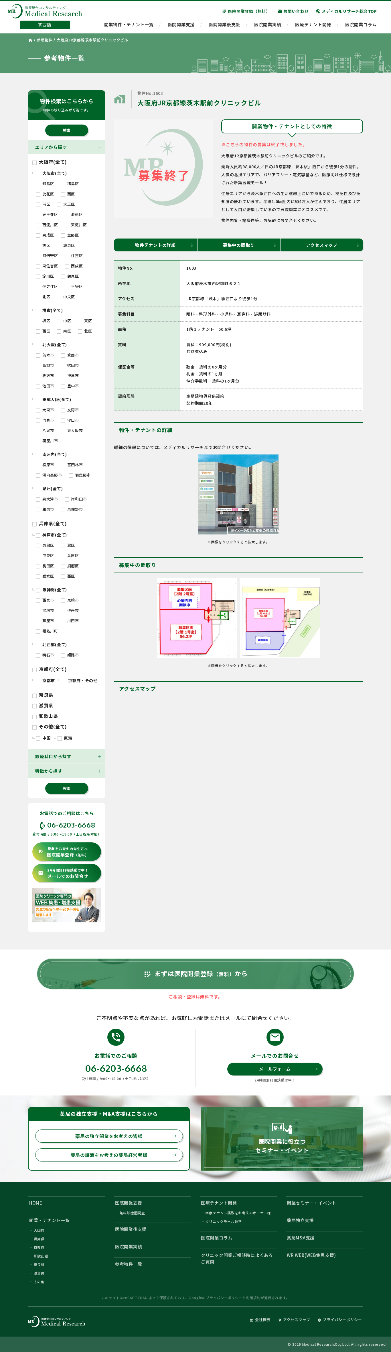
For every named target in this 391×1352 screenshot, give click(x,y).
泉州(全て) (52, 488)
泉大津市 (49, 499)
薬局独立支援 (300, 1220)
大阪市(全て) (54, 173)
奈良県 (45, 694)
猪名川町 (49, 631)
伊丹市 (72, 610)
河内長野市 (51, 475)
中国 (46, 738)
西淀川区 (49, 224)
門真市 (47, 420)
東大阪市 (74, 430)
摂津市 (72, 375)
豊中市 (72, 385)
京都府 (39, 1247)
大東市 (47, 409)
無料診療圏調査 (132, 1212)
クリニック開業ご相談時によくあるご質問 (237, 1258)
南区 (66, 331)
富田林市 (74, 464)
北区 (45, 296)
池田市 (47, 385)
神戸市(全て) (54, 535)
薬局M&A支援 (301, 1238)
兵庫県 (39, 1238)
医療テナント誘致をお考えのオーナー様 (238, 1212)
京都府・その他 (82, 680)
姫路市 (72, 655)
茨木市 (47, 355)
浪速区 (76, 214)
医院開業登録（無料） (246, 11)
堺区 (45, 320)
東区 (87, 320)
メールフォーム (288, 1069)
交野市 (72, 409)
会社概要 (260, 1319)
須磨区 (72, 565)
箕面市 (72, 355)
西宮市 (47, 600)
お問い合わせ (293, 11)
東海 (67, 738)
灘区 (70, 545)
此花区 (47, 194)
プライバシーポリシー (224, 1297)
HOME (35, 1203)
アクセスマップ (333, 245)
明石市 (47, 655)
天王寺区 (49, 214)
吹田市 (72, 365)
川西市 (72, 620)
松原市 (47, 464)
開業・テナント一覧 (49, 1220)
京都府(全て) (52, 669)
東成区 (47, 235)
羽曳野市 (82, 475)
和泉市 (47, 509)
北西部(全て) (54, 644)
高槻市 (47, 365)
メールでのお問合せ (63, 873)
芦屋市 (47, 620)
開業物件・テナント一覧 (129, 24)
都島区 (47, 183)
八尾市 (47, 430)
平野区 (76, 286)
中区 (66, 320)
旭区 (45, 245)
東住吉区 (49, 266)
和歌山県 (47, 715)
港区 (45, 204)
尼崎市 (72, 600)
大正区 (68, 204)
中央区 (68, 296)
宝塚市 (47, 610)
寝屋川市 (49, 440)
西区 (70, 194)
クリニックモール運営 (224, 1221)
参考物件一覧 (128, 1264)
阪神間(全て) (54, 589)
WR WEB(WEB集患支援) (311, 1255)
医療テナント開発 (313, 24)
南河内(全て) (54, 454)
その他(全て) (52, 726)
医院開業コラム (361, 24)
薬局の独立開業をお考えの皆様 (126, 1136)
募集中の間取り (250, 245)
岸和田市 (78, 499)
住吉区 (76, 255)
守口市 (72, 420)
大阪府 (39, 1230)
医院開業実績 (267, 24)
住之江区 (49, 286)
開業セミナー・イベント (311, 1203)
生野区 (72, 235)
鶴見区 (72, 276)
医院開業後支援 (224, 24)
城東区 (68, 245)
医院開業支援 (181, 24)
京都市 (48, 680)
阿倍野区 (49, 255)
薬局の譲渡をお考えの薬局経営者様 (124, 1154)
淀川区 (47, 276)
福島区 (72, 183)
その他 (39, 1281)
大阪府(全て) (52, 161)
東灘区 (47, 545)
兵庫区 (72, 555)
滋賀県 (45, 705)
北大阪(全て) (54, 344)
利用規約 (253, 1297)
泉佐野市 (74, 509)
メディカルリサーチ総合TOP (346, 11)
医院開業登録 (63, 852)
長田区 (47, 565)
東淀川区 (78, 224)
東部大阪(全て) (56, 399)
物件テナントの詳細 (164, 245)
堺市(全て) (52, 310)
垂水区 (47, 576)
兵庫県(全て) (52, 523)
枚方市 (47, 375)
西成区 (76, 266)
